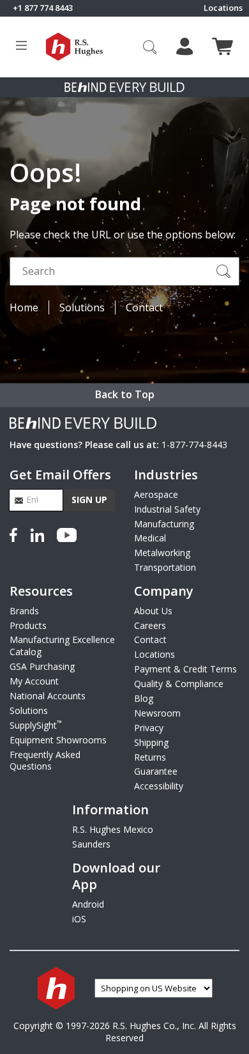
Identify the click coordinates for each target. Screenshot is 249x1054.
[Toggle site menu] (21, 47)
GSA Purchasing (42, 666)
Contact (144, 307)
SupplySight (36, 725)
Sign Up (89, 499)
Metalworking (162, 552)
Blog (143, 698)
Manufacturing (164, 524)
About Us (153, 611)
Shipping (151, 742)
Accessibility (158, 786)
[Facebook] (16, 533)
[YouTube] (67, 533)
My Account (34, 681)
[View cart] (222, 46)
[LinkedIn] (37, 533)
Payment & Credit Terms (185, 669)
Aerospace (156, 494)
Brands (24, 611)
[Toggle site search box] (150, 47)
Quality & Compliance (178, 684)
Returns (150, 757)
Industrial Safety (167, 509)
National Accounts (48, 696)
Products (28, 625)
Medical (150, 538)
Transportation (165, 567)
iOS (79, 919)
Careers (150, 625)
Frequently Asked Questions (45, 760)
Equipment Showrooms (58, 740)
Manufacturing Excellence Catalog (62, 645)
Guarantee (155, 771)
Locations (223, 8)
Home (24, 307)
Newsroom (157, 713)
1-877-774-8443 (194, 444)
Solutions (82, 307)
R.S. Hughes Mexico (112, 829)
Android (88, 904)
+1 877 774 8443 (43, 8)
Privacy (148, 728)
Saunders (91, 844)
